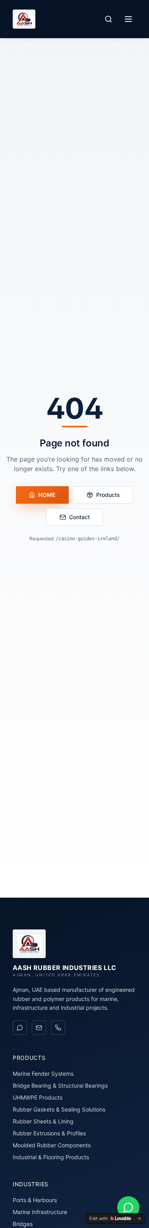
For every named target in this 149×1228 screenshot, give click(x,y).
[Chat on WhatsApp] (20, 1027)
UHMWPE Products (37, 1097)
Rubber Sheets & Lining (43, 1121)
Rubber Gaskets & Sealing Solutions (59, 1109)
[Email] (39, 1027)
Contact (79, 517)
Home (47, 494)
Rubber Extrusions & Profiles (49, 1133)
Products (108, 494)
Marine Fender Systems (43, 1073)
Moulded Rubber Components (52, 1145)
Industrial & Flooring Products (51, 1157)
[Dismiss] (139, 1218)
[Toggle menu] (128, 19)
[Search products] (108, 19)
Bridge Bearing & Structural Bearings (60, 1085)
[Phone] (58, 1027)
